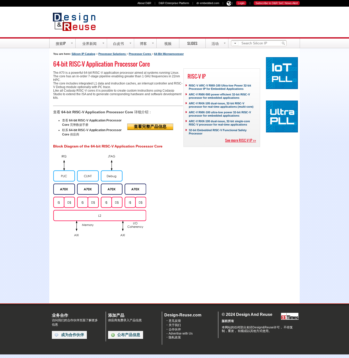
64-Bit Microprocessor (169, 53)
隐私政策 (175, 337)
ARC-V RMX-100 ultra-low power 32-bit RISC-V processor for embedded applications (220, 114)
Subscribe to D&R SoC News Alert (276, 3)
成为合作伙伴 (72, 335)
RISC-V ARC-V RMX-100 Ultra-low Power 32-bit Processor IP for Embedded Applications (220, 87)
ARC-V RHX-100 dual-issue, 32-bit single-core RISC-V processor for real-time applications (219, 123)
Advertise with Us (181, 333)
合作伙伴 (175, 329)
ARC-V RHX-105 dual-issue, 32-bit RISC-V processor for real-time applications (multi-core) (221, 105)
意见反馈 (175, 321)
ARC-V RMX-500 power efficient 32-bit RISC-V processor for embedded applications (219, 96)
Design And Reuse (77, 21)
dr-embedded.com (207, 3)
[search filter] (235, 43)
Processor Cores (140, 53)
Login (241, 3)
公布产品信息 (128, 335)
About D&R (144, 3)
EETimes (289, 316)
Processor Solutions (112, 53)
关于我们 (175, 325)
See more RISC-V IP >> (240, 140)
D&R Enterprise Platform (174, 3)
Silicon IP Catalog (83, 53)
